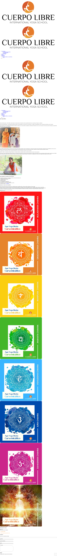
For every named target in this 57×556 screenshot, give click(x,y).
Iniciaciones (3, 115)
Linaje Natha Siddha (5, 52)
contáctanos (7, 183)
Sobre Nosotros (3, 51)
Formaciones (3, 55)
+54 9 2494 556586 (2, 531)
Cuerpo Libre (4, 53)
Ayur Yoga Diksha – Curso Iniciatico (7, 56)
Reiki (3, 57)
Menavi (2, 54)
